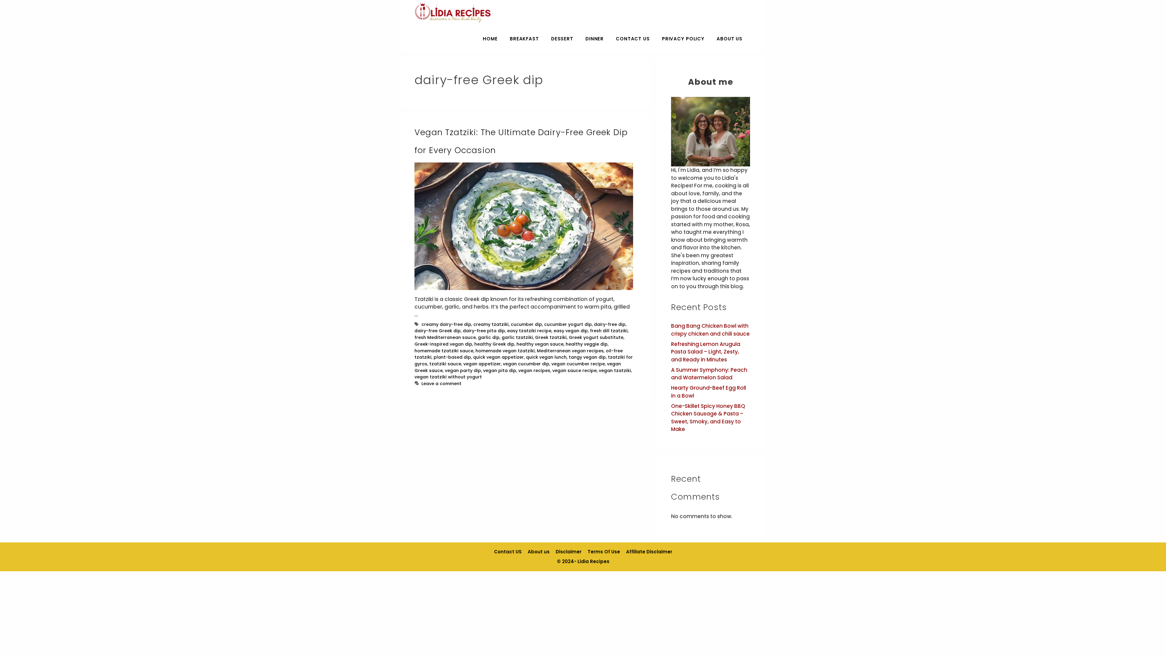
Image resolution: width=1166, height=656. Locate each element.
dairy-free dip (610, 324)
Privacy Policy (683, 39)
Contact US (633, 39)
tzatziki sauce (445, 364)
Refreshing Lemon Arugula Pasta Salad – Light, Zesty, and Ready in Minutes (705, 351)
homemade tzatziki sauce (443, 351)
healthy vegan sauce (540, 344)
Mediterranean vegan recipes (570, 351)
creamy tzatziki (491, 324)
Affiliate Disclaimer (649, 551)
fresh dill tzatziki (609, 331)
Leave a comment (441, 384)
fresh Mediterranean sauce (445, 337)
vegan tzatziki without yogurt (448, 377)
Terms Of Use (604, 551)
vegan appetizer (482, 364)
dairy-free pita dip (484, 331)
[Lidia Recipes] (452, 13)
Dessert (562, 39)
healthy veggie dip (587, 344)
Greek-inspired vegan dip (443, 344)
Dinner (594, 39)
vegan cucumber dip (526, 364)
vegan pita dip (499, 370)
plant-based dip (452, 357)
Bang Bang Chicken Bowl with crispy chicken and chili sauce (710, 329)
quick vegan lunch (546, 357)
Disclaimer (568, 551)
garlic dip (488, 337)
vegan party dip (463, 370)
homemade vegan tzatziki (505, 351)
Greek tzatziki (551, 337)
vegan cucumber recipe (578, 364)
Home (490, 39)
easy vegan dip (571, 331)
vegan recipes (534, 370)
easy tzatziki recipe (529, 331)
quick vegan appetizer (498, 357)
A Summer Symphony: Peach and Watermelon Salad (709, 373)
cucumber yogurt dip (568, 324)
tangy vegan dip (587, 357)
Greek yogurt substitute (596, 337)
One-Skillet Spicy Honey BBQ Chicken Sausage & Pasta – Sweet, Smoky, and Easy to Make (708, 417)
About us (729, 39)
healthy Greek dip (494, 344)
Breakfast (524, 39)
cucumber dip (526, 324)
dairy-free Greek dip (437, 331)
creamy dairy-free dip (446, 324)
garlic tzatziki (517, 337)
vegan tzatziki (615, 370)
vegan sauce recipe (574, 370)
